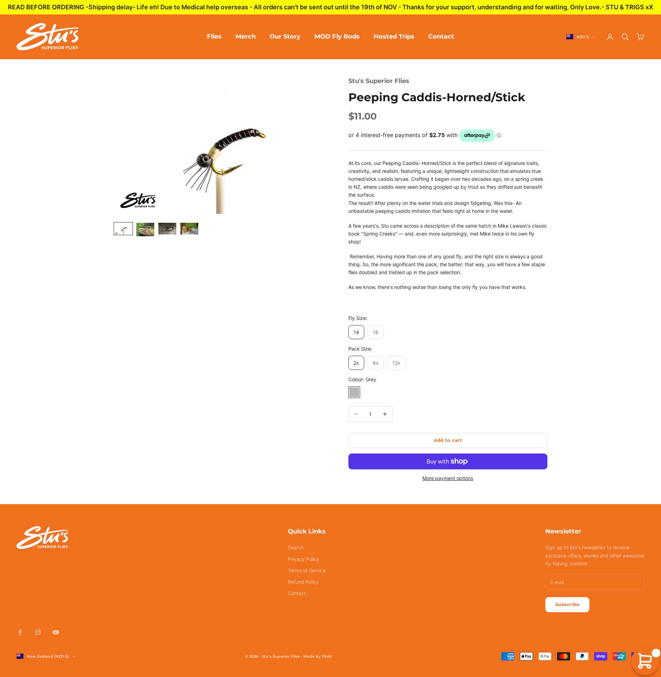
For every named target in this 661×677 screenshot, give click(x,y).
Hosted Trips (394, 36)
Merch (245, 36)
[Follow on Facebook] (20, 632)
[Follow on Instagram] (37, 632)
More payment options (447, 478)
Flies (214, 36)
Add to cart (448, 440)
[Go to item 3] (167, 228)
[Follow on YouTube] (55, 632)
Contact (441, 36)
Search (296, 547)
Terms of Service (307, 570)
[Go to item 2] (145, 229)
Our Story (285, 36)
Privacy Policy (303, 559)
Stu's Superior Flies (378, 81)
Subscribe (567, 604)
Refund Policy (303, 582)
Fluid (327, 656)
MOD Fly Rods (337, 36)
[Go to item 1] (123, 228)
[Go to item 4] (189, 228)
